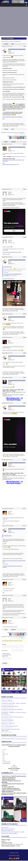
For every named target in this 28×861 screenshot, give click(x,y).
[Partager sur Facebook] (10, 138)
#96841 (24, 459)
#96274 (24, 257)
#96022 (24, 237)
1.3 (3, 752)
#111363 (24, 617)
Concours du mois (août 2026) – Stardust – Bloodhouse (13, 703)
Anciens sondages (14, 770)
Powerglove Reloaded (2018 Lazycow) (9, 706)
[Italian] (17, 858)
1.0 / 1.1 (5, 749)
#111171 (24, 508)
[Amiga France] (14, 3)
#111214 (24, 525)
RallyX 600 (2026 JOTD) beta (8, 779)
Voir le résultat (14, 767)
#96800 (24, 353)
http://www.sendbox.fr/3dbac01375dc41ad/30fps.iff (13, 116)
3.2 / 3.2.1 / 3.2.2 (6, 761)
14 (23, 133)
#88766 (24, 144)
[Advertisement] (14, 21)
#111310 (24, 579)
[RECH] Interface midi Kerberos (8, 829)
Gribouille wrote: (7, 535)
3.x (3, 758)
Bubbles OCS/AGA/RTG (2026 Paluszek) (11, 790)
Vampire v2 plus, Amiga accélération (9, 833)
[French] (9, 858)
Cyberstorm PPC (5, 827)
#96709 (24, 314)
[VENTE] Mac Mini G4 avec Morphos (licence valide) (12, 832)
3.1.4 (4, 760)
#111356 (24, 595)
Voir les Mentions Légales (14, 855)
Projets (11, 41)
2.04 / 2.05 (5, 754)
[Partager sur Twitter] (13, 138)
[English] (11, 858)
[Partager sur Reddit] (15, 138)
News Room (7, 41)
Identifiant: (4, 644)
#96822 (24, 377)
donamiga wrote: (8, 266)
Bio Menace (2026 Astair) (8, 787)
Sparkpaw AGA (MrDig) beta (7, 720)
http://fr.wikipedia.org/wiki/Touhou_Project (11, 164)
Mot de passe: (5, 650)
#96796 (24, 337)
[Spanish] (15, 858)
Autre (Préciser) (6, 763)
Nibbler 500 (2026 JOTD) (7, 791)
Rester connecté (6, 653)
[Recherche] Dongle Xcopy (7, 830)
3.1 (3, 757)
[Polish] (18, 858)
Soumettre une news (14, 852)
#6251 (25, 46)
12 (19, 133)
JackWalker (18, 845)
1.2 (3, 751)
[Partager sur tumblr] (23, 138)
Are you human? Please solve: (6, 655)
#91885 (24, 189)
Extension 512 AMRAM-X (6, 700)
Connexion (5, 663)
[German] (13, 858)
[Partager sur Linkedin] (20, 138)
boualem (3, 841)
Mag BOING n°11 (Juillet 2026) (8, 723)
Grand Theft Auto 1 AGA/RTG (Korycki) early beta (12, 717)
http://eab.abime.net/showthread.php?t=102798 (12, 252)
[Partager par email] (25, 138)
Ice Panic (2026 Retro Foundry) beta (10, 788)
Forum (2, 41)
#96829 (24, 403)
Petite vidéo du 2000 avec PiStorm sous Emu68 (11, 709)
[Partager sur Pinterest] (18, 138)
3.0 (3, 755)
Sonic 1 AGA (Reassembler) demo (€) (9, 726)
